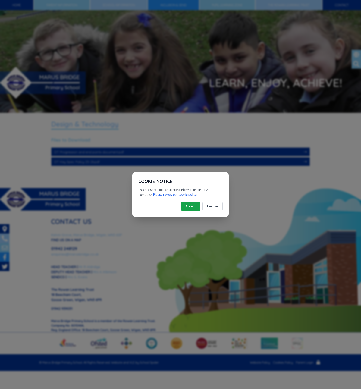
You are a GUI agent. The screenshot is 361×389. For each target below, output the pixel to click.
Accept (191, 206)
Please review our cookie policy (175, 194)
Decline (212, 206)
